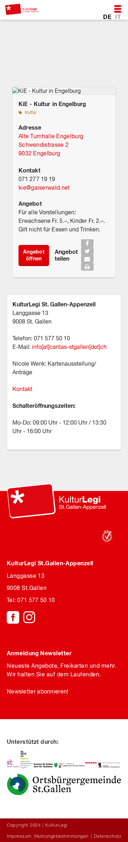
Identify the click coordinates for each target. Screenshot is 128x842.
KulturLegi (56, 825)
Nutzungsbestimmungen (62, 836)
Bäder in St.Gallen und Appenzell (52, 60)
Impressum (19, 836)
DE (108, 16)
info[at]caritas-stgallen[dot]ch (69, 347)
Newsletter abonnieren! (38, 691)
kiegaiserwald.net (44, 187)
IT (118, 16)
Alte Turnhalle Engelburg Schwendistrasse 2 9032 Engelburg (50, 144)
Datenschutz (108, 836)
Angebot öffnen (33, 255)
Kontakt (22, 389)
